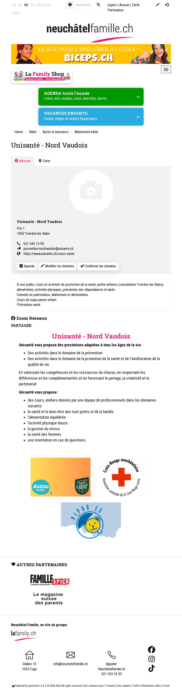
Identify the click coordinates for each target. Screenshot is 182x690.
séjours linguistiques (83, 118)
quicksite (33, 685)
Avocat (124, 5)
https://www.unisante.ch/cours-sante (49, 254)
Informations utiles (151, 685)
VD (14, 5)
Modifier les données (59, 266)
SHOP (16, 13)
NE (26, 5)
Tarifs (136, 685)
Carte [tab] (46, 161)
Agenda (28, 266)
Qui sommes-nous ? (94, 685)
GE (20, 5)
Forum (166, 685)
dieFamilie (44, 5)
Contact (111, 685)
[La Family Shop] (41, 75)
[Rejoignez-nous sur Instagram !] (151, 659)
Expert (112, 5)
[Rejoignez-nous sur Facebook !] (151, 650)
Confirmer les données (100, 266)
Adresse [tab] (24, 161)
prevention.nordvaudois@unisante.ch (48, 248)
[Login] (167, 5)
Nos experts (124, 685)
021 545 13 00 (34, 244)
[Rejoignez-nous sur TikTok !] (151, 668)
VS (32, 5)
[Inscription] (158, 5)
